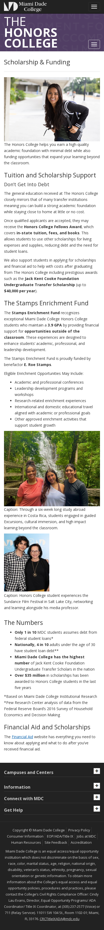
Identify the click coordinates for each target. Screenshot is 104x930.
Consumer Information (25, 836)
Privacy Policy (79, 830)
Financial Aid (22, 736)
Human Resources (26, 842)
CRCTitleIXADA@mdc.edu (59, 918)
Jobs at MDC (86, 836)
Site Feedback (56, 842)
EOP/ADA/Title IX (60, 836)
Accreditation (81, 842)
